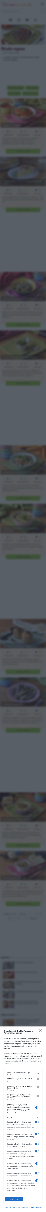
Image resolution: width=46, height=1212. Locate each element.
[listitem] (23, 1073)
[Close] (41, 1031)
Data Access (23, 1207)
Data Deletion (10, 1207)
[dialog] (23, 1119)
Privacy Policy (36, 1207)
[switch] (37, 1079)
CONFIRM (14, 1199)
